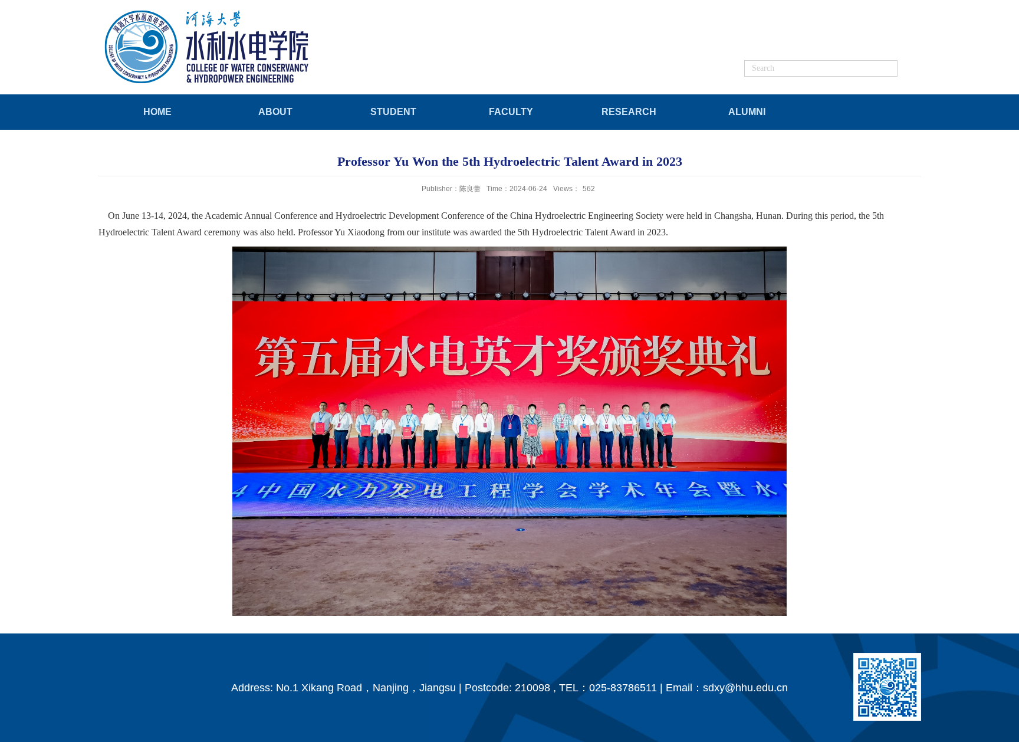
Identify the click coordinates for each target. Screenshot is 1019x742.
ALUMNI (746, 112)
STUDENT (393, 112)
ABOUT (275, 112)
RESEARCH (628, 112)
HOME (157, 112)
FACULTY (511, 112)
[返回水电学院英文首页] (208, 12)
